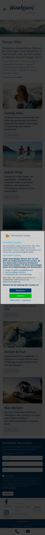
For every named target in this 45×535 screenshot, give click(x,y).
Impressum (26, 300)
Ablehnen (20, 296)
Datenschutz (15, 300)
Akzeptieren (20, 290)
